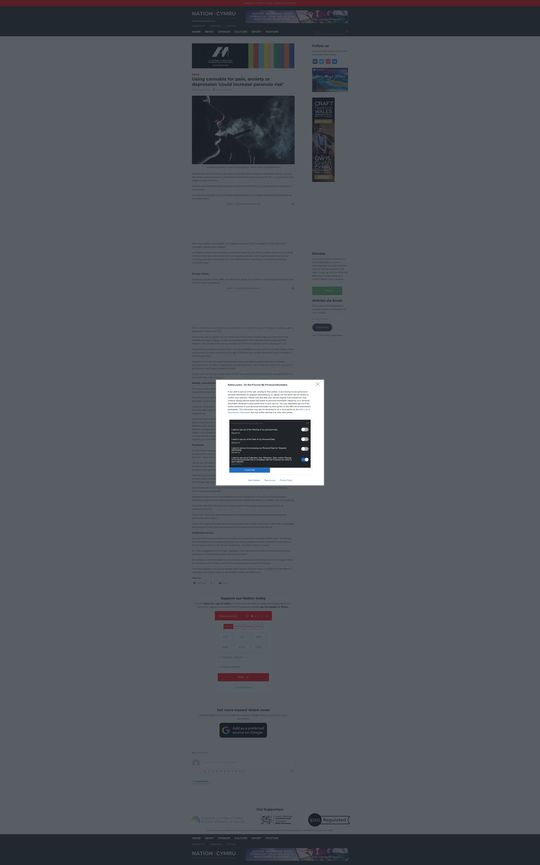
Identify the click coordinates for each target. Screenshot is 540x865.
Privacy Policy (286, 480)
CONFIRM (250, 470)
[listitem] (270, 423)
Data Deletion (254, 480)
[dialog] (270, 433)
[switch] (305, 429)
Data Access (270, 480)
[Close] (318, 385)
